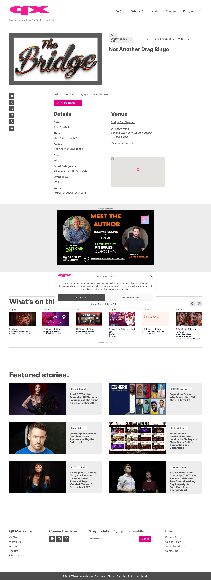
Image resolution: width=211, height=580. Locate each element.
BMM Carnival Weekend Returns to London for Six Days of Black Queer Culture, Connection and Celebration (183, 440)
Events (20, 20)
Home (12, 20)
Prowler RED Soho (85, 333)
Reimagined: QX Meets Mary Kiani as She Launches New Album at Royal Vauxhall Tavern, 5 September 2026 (83, 479)
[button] (151, 276)
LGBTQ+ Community (180, 389)
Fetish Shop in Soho (85, 331)
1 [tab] (101, 342)
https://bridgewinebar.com (70, 192)
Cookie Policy (97, 304)
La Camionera (150, 333)
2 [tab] (107, 342)
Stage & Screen (78, 428)
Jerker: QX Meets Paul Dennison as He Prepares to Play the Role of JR (83, 438)
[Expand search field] (200, 11)
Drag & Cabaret (78, 389)
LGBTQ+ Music (78, 467)
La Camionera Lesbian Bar (154, 331)
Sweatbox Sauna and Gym (22, 333)
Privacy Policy (111, 304)
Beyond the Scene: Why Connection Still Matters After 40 (182, 397)
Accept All (81, 297)
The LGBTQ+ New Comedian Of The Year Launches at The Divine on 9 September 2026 (84, 398)
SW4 (56, 181)
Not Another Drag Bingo (68, 148)
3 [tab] (111, 342)
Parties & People (179, 428)
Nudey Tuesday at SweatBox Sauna (184, 335)
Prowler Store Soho (53, 333)
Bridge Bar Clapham (123, 122)
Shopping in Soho (50, 331)
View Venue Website (123, 143)
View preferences (129, 297)
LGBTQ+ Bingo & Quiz (119, 40)
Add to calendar (68, 103)
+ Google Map (119, 136)
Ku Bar (112, 334)
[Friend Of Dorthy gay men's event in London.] (105, 263)
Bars (28, 20)
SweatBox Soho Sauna (19, 331)
